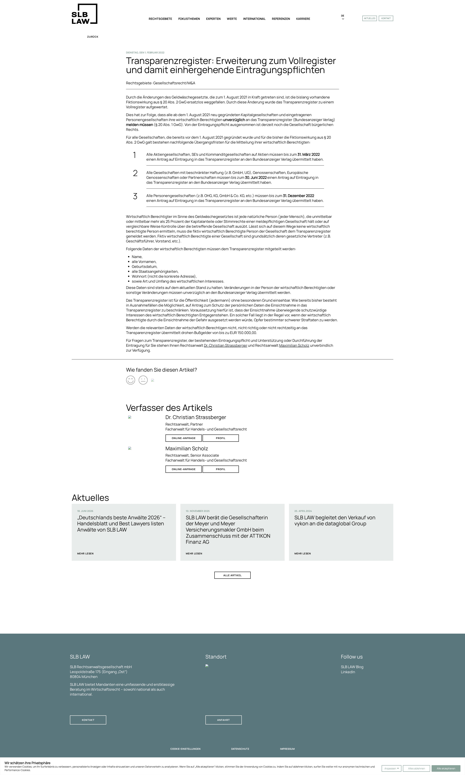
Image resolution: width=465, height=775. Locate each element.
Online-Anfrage (184, 438)
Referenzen (281, 19)
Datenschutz (240, 748)
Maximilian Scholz (294, 345)
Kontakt (386, 18)
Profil (220, 438)
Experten (213, 19)
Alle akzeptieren (446, 768)
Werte (232, 19)
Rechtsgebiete (160, 19)
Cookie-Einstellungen (185, 748)
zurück (92, 36)
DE (342, 15)
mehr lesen (85, 553)
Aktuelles (369, 18)
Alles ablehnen (416, 768)
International (254, 19)
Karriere (303, 19)
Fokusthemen (189, 19)
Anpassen (390, 768)
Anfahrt (223, 720)
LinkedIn (348, 671)
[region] (232, 766)
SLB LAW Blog (352, 666)
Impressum (287, 748)
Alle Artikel (232, 575)
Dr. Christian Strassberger (225, 345)
